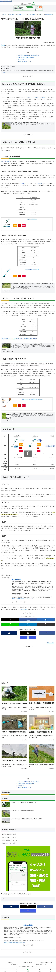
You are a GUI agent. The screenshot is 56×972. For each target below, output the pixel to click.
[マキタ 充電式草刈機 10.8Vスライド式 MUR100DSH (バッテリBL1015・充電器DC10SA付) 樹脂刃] (6, 223)
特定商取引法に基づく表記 (46, 962)
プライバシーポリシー (28, 962)
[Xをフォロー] (17, 602)
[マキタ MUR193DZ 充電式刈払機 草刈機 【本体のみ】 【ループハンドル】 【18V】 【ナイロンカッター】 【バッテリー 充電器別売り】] (6, 273)
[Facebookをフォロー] (21, 602)
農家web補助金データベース (9, 840)
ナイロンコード (36, 97)
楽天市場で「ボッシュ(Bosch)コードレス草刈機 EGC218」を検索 (19, 338)
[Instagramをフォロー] (25, 602)
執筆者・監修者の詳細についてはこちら (22, 598)
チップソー (28, 97)
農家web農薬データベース (9, 837)
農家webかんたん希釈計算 (9, 843)
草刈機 (3, 45)
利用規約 (10, 962)
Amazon (15, 225)
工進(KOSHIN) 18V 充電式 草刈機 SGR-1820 (32, 399)
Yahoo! (23, 225)
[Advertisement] (28, 664)
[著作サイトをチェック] (13, 602)
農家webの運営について (41, 964)
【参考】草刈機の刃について (24, 61)
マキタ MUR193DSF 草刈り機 (32, 269)
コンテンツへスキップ (6, 1)
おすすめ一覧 (21, 59)
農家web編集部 (28, 925)
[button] (46, 624)
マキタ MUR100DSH (32, 219)
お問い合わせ (23, 609)
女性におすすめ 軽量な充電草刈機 (26, 57)
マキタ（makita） (5, 161)
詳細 (4, 72)
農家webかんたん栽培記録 (9, 834)
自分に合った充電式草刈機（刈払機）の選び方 (28, 55)
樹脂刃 (43, 97)
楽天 (19, 225)
